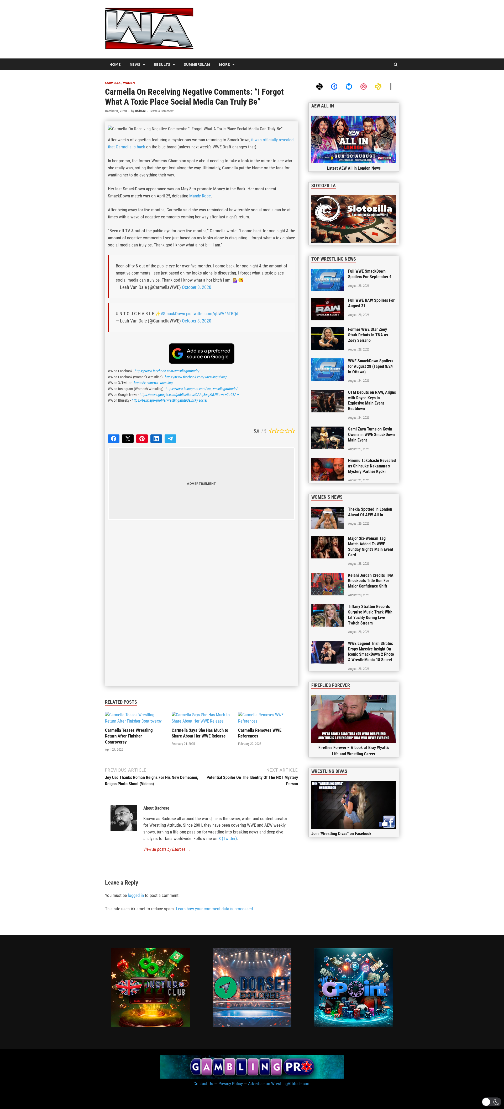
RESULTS (162, 64)
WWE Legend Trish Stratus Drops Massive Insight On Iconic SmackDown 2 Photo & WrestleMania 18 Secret (371, 651)
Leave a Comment (162, 111)
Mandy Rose (200, 195)
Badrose (140, 111)
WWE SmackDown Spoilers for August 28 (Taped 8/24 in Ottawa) (370, 366)
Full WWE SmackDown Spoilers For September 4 (369, 274)
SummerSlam (197, 64)
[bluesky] (349, 86)
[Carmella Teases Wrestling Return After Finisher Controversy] (135, 721)
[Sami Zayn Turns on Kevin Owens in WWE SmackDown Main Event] (327, 429)
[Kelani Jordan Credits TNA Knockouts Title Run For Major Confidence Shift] (327, 575)
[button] (491, 1101)
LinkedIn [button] (156, 438)
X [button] (127, 438)
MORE (224, 64)
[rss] (378, 86)
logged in (136, 895)
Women (129, 82)
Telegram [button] (170, 438)
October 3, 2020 (196, 287)
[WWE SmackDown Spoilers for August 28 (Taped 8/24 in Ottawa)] (327, 361)
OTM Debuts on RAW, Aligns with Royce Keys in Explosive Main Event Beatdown (372, 400)
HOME (115, 64)
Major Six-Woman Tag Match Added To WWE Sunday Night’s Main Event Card (370, 546)
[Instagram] (363, 86)
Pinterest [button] (142, 438)
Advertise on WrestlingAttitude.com (279, 1083)
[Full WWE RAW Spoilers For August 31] (327, 300)
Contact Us (203, 1083)
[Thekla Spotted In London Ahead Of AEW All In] (327, 509)
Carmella (112, 82)
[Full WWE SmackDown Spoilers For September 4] (327, 271)
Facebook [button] (113, 438)
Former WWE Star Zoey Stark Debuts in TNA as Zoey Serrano (368, 335)
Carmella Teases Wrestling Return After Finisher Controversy (129, 736)
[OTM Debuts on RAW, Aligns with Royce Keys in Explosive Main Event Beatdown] (327, 392)
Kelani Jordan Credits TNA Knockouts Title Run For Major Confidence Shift (370, 581)
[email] (390, 86)
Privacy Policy (230, 1083)
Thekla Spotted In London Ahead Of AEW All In (370, 512)
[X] (319, 86)
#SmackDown (173, 313)
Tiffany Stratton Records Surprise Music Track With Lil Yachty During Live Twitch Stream (370, 614)
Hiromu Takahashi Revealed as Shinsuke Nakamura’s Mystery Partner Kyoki (372, 466)
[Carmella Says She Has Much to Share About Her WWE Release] (202, 721)
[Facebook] (334, 86)
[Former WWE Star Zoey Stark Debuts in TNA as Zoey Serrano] (327, 329)
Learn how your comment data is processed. (215, 908)
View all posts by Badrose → (167, 849)
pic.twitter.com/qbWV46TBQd (212, 313)
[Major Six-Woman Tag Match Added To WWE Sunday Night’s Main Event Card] (327, 538)
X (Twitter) (227, 838)
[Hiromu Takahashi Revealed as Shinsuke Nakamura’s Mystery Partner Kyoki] (327, 461)
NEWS (135, 64)
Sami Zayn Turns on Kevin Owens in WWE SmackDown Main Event (371, 435)
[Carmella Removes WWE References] (268, 721)
